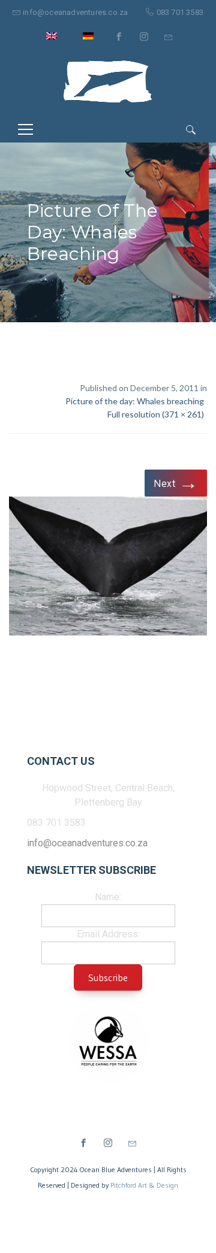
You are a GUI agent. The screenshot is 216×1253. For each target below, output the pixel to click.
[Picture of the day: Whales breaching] (108, 568)
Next (176, 482)
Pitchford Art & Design (144, 1185)
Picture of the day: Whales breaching (134, 401)
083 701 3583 (180, 12)
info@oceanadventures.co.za (75, 12)
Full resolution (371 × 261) (155, 414)
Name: (108, 897)
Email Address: (108, 934)
